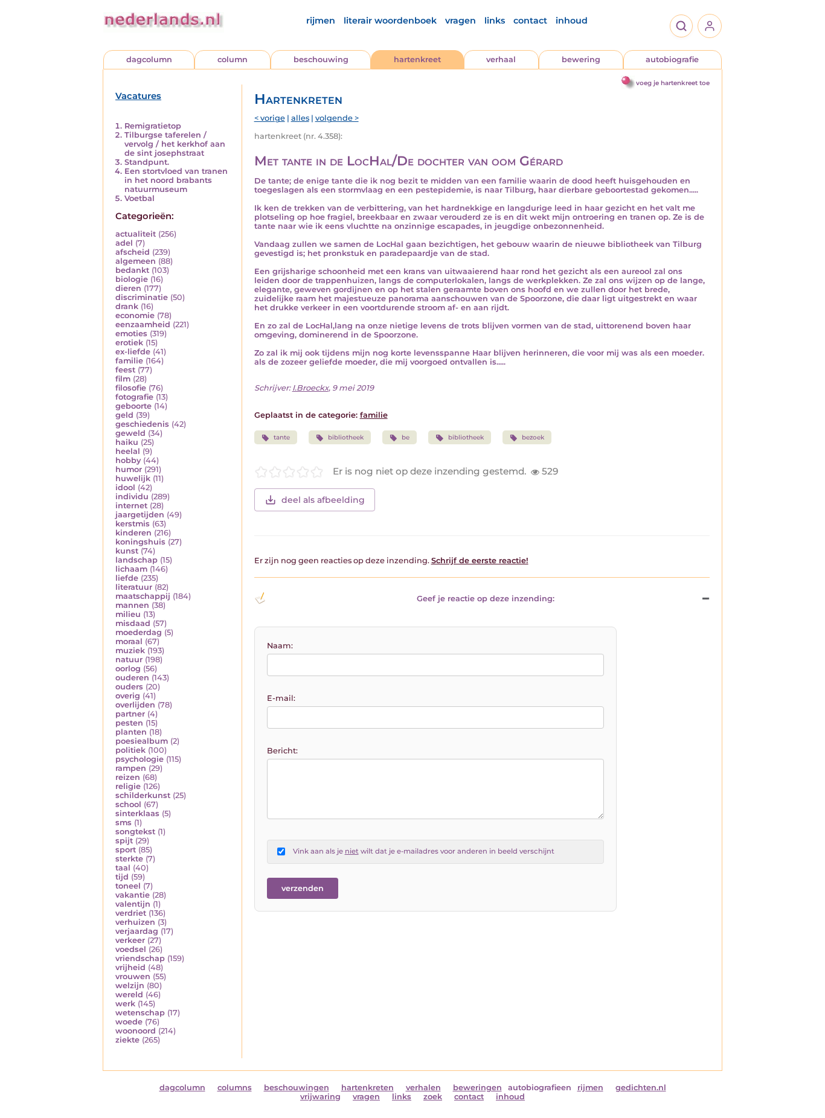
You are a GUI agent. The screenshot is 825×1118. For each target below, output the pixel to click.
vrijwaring (320, 1096)
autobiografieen (539, 1087)
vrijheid (130, 967)
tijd (122, 876)
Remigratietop (152, 125)
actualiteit (135, 233)
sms (123, 822)
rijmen (320, 20)
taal (122, 867)
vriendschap (140, 958)
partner (130, 713)
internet (131, 505)
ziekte (127, 1039)
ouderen (132, 677)
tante (282, 437)
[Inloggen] (710, 26)
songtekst (135, 831)
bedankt (132, 270)
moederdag (138, 632)
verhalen (423, 1087)
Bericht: (282, 750)
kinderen (133, 532)
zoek (432, 1096)
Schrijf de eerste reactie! (479, 560)
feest (125, 369)
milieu (128, 614)
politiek (130, 750)
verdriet (130, 913)
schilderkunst (142, 795)
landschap (136, 559)
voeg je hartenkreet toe (673, 83)
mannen (132, 605)
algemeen (135, 261)
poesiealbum (141, 741)
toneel (128, 885)
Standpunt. (146, 162)
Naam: (280, 645)
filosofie (130, 387)
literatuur (133, 587)
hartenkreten (367, 1087)
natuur (129, 659)
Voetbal (139, 198)
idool (125, 487)
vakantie (132, 894)
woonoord (135, 1030)
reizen (127, 777)
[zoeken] (681, 25)
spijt (124, 840)
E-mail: (281, 698)
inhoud (572, 20)
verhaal (501, 59)
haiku (126, 442)
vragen (460, 20)
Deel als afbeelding (323, 499)
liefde (126, 578)
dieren (128, 288)
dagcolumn (149, 59)
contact (530, 20)
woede (129, 1021)
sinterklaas (137, 813)
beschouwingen (296, 1087)
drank (126, 306)
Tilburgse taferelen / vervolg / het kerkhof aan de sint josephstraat (174, 144)
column (232, 59)
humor (128, 469)
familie (129, 360)
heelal (127, 451)
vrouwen (132, 976)
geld (124, 415)
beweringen (477, 1087)
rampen (130, 768)
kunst (126, 550)
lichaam (131, 568)
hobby (128, 460)
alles (300, 118)
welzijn (129, 985)
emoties (131, 333)
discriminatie (141, 297)
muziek (130, 650)
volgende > (337, 118)
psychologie (139, 759)
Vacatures (138, 96)
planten (131, 731)
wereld (129, 994)
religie (128, 786)
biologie (131, 279)
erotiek (129, 342)
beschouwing (321, 59)
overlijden (135, 704)
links (494, 20)
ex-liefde (132, 351)
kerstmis (132, 523)
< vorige (269, 118)
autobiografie (672, 59)
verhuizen (135, 922)
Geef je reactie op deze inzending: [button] (485, 598)
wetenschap (140, 1012)
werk (125, 1003)
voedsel (130, 949)
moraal (129, 641)
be (405, 437)
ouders (129, 686)
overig (127, 695)
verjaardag (136, 931)
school (128, 804)
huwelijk (132, 478)
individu (132, 496)
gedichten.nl (640, 1087)
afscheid (132, 252)
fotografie (134, 396)
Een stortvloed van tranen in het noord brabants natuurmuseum (176, 180)
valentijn (132, 904)
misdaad (132, 623)
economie (135, 315)
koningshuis (140, 541)
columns (234, 1087)
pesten (129, 722)
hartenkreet (417, 59)
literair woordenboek (390, 20)
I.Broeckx (310, 387)
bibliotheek (346, 437)
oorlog (128, 668)
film (122, 378)
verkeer (130, 940)
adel (124, 243)
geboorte (133, 405)
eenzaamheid (142, 324)
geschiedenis (142, 424)
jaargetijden (139, 514)
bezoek (533, 437)
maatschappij (142, 596)
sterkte (129, 858)
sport (125, 849)
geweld (130, 433)
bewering (581, 59)
